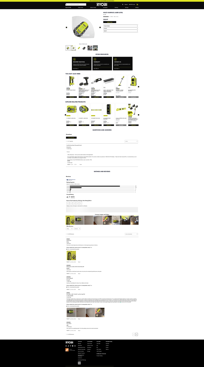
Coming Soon (121, 97)
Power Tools (80, 7)
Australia (107, 345)
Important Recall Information (81, 357)
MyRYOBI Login (132, 4)
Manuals (79, 345)
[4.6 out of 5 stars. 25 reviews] (130, 121)
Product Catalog (99, 357)
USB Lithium (99, 351)
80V (97, 349)
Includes (105, 28)
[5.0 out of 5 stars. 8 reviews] (93, 121)
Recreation (105, 7)
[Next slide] (100, 27)
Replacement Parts (81, 349)
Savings (137, 7)
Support (126, 4)
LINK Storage (99, 353)
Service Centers (81, 353)
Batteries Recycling (81, 351)
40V (97, 347)
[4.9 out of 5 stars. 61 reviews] (80, 93)
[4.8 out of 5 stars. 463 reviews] (68, 121)
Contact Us (80, 359)
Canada (107, 347)
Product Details (107, 25)
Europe (107, 349)
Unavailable (121, 125)
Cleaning (116, 7)
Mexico (107, 351)
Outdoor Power (93, 7)
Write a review (116, 16)
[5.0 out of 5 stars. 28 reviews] (93, 93)
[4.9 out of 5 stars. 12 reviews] (105, 121)
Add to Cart (109, 22)
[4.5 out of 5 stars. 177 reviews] (80, 121)
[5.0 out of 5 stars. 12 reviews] (68, 93)
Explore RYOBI (68, 7)
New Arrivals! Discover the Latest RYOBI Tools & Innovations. (102, 0)
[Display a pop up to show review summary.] (83, 94)
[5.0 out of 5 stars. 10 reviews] (105, 93)
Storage (126, 7)
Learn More (75, 68)
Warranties (80, 347)
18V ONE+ (98, 345)
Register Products (81, 355)
